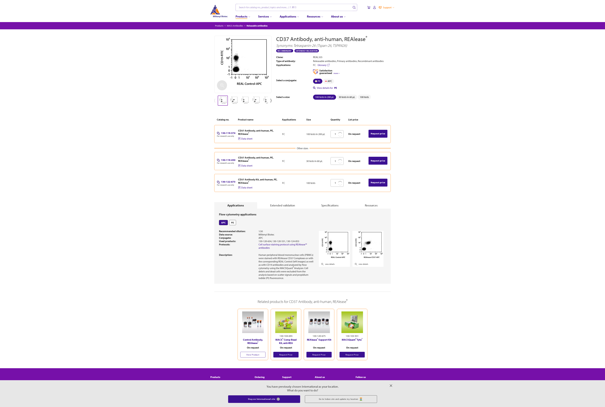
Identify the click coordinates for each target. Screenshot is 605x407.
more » (336, 73)
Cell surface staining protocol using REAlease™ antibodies (283, 246)
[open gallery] (242, 64)
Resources (371, 205)
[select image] (223, 101)
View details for (327, 87)
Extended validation (282, 205)
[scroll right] (271, 101)
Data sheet (246, 138)
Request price (378, 133)
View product (252, 354)
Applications (235, 205)
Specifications (330, 205)
